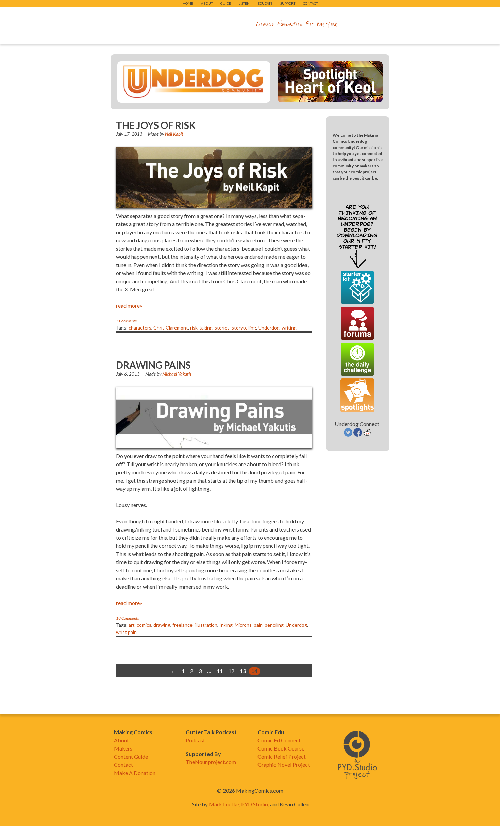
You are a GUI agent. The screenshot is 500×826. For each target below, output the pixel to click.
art (132, 625)
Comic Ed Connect (279, 740)
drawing (161, 625)
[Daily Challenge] (357, 374)
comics (144, 625)
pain (258, 625)
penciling (274, 625)
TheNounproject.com (211, 762)
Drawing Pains (153, 365)
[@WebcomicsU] (348, 434)
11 (220, 671)
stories (222, 328)
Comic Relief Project (281, 756)
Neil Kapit (174, 134)
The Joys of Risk (156, 125)
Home (188, 3)
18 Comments (127, 618)
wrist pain (126, 632)
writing (289, 328)
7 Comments (126, 320)
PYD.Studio (254, 804)
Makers (123, 748)
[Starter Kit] (357, 302)
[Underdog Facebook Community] (357, 434)
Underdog (269, 328)
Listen (244, 3)
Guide (225, 3)
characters (140, 328)
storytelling (244, 328)
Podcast (195, 740)
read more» (129, 305)
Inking (226, 625)
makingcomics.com (210, 24)
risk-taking (201, 328)
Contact (310, 3)
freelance (182, 625)
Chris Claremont (170, 328)
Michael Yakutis (176, 374)
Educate (264, 3)
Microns (243, 625)
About (207, 3)
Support (287, 3)
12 (231, 671)
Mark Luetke (224, 804)
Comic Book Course (280, 748)
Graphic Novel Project (283, 764)
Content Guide (131, 756)
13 (243, 671)
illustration (206, 625)
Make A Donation (134, 773)
